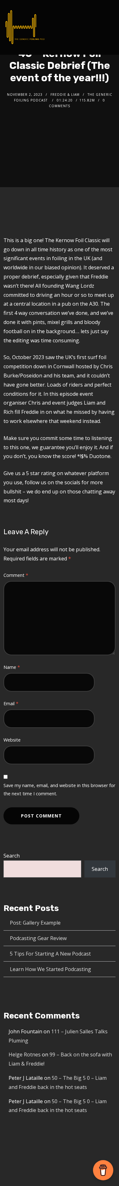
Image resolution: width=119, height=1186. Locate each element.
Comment (15, 575)
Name (11, 667)
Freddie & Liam (65, 94)
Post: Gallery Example (35, 922)
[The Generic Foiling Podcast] (24, 27)
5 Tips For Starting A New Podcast (50, 953)
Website (12, 740)
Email (10, 703)
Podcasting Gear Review (38, 938)
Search (11, 855)
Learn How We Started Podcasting (50, 969)
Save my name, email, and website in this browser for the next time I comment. (59, 789)
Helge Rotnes (25, 1054)
